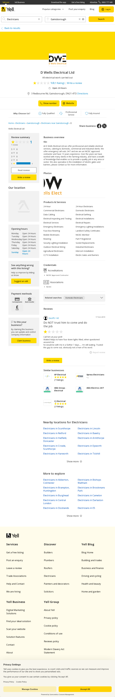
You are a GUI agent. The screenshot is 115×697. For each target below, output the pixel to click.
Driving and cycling (91, 575)
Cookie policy (51, 625)
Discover (50, 544)
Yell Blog (87, 544)
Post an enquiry (14, 560)
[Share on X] (104, 126)
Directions (82, 93)
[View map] (23, 206)
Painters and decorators (56, 583)
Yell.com (6, 2)
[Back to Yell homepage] (8, 9)
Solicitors (49, 591)
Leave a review (14, 568)
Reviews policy (51, 641)
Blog (92, 9)
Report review (99, 352)
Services (12, 544)
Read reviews (24, 170)
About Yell (49, 610)
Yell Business (20, 2)
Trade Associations (16, 575)
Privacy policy (51, 617)
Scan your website (15, 629)
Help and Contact (15, 583)
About (9, 652)
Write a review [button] (24, 177)
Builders (48, 552)
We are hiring (13, 591)
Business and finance (92, 568)
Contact (10, 644)
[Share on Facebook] (99, 126)
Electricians (50, 575)
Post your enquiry (77, 9)
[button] (39, 19)
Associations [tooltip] (56, 282)
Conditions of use (53, 633)
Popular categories (51, 9)
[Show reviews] (20, 142)
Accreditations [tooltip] (55, 270)
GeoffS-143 (54, 318)
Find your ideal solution (18, 621)
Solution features (15, 636)
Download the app (58, 2)
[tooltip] (83, 19)
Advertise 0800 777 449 (101, 2)
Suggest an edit (21, 281)
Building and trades (91, 560)
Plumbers (49, 560)
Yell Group (51, 602)
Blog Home (87, 552)
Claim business (24, 340)
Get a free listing (78, 2)
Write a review (74, 83)
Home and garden (90, 591)
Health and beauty (91, 583)
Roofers (48, 568)
